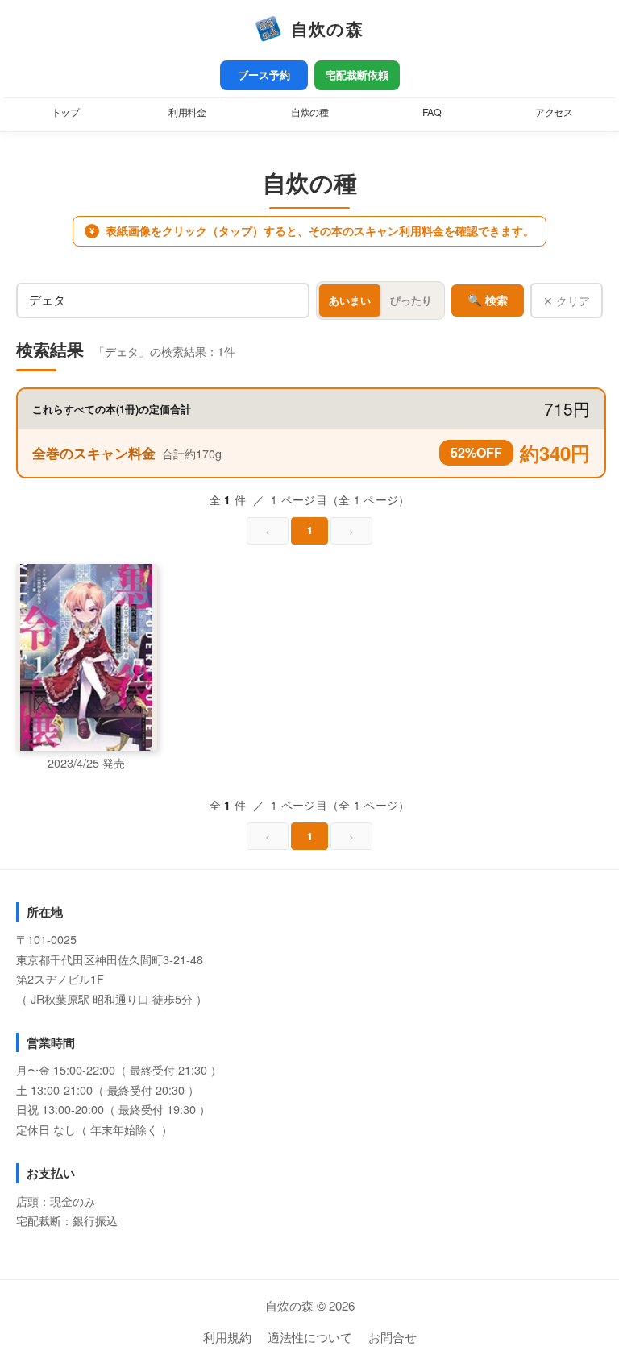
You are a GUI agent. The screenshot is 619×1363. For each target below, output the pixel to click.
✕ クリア (566, 300)
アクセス (553, 112)
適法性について (310, 1336)
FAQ (432, 112)
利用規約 (227, 1336)
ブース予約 (264, 75)
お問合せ (392, 1336)
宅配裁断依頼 (357, 75)
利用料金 (187, 112)
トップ (66, 112)
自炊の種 (309, 112)
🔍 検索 (487, 300)
